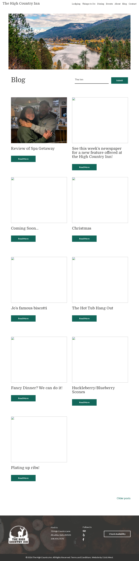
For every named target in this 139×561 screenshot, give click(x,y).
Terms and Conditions (81, 557)
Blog (124, 4)
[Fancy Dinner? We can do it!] (39, 359)
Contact (132, 4)
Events (109, 4)
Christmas (81, 228)
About (118, 4)
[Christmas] (100, 199)
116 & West (107, 557)
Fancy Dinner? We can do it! (36, 388)
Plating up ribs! (25, 468)
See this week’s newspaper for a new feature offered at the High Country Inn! (97, 152)
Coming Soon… (24, 228)
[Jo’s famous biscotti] (39, 279)
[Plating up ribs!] (39, 439)
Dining (100, 4)
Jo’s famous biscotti (29, 308)
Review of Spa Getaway (33, 148)
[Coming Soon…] (39, 199)
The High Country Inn (21, 3)
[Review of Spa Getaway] (39, 119)
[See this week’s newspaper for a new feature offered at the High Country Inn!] (100, 119)
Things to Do (88, 4)
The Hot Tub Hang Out (92, 308)
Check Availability (117, 534)
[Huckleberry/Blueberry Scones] (100, 359)
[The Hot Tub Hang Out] (100, 279)
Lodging (76, 4)
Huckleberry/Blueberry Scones (93, 390)
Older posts (124, 498)
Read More (23, 159)
